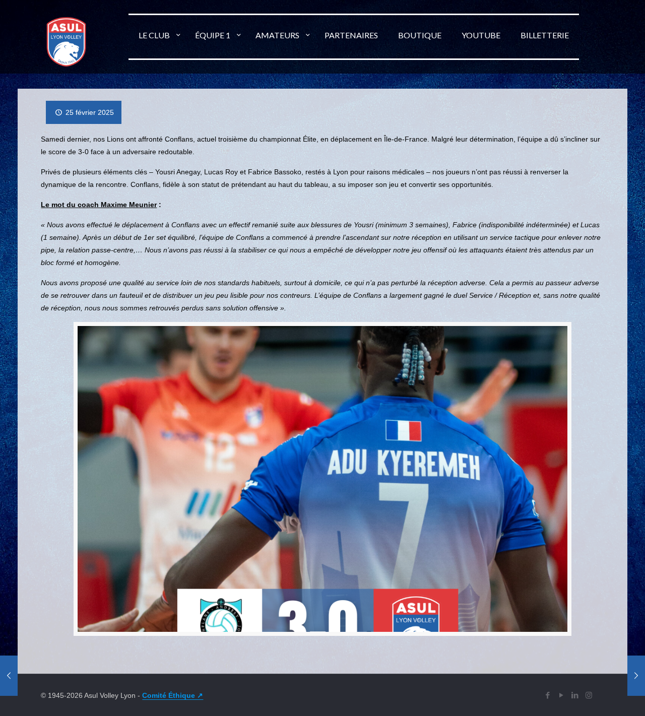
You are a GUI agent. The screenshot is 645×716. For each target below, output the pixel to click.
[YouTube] (561, 695)
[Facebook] (548, 695)
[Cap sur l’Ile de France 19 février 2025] (9, 676)
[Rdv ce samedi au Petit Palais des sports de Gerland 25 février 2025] (636, 676)
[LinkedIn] (575, 695)
